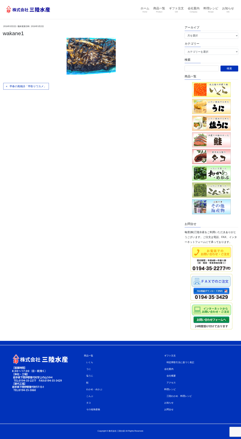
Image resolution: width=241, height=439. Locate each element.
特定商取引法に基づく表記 (180, 362)
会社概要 (171, 375)
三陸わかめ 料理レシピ (179, 396)
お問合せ (168, 409)
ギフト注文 (170, 355)
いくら (89, 362)
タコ (88, 402)
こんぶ (89, 396)
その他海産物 (93, 409)
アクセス (171, 382)
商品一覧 (88, 355)
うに (88, 369)
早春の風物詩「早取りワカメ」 (28, 86)
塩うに (89, 375)
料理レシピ (170, 389)
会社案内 (168, 369)
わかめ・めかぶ (94, 389)
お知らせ (168, 402)
